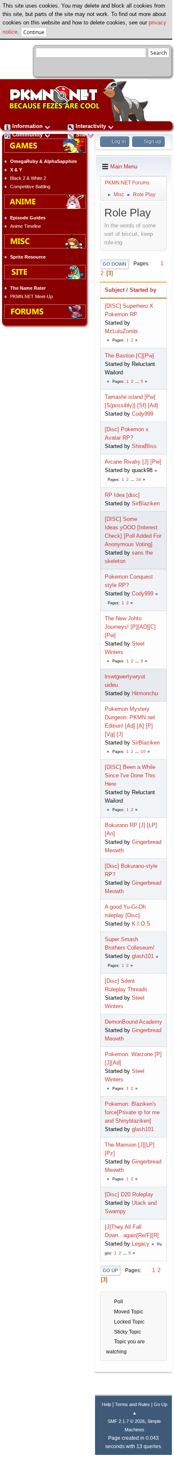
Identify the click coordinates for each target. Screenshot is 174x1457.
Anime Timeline (25, 226)
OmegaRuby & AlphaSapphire (43, 161)
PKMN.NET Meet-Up (31, 296)
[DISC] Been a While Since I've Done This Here (130, 775)
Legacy (141, 1244)
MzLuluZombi (121, 331)
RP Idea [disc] (122, 495)
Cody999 (142, 414)
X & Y (16, 169)
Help (106, 1404)
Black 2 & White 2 (28, 178)
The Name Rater (28, 288)
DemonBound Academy (133, 1022)
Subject (115, 290)
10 (143, 751)
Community (27, 134)
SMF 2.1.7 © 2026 (126, 1421)
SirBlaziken (146, 503)
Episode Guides (28, 217)
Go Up (110, 1270)
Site (80, 134)
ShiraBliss (144, 446)
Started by (143, 290)
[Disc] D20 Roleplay (129, 1194)
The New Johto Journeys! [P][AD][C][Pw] (130, 626)
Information (27, 126)
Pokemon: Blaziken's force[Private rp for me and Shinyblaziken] (132, 1112)
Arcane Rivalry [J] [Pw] (133, 462)
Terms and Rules (132, 1404)
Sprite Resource (28, 256)
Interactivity (91, 126)
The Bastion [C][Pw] (129, 355)
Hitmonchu (145, 693)
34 (138, 479)
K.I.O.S (141, 924)
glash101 (143, 956)
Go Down (114, 264)
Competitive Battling (30, 186)
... (137, 381)
